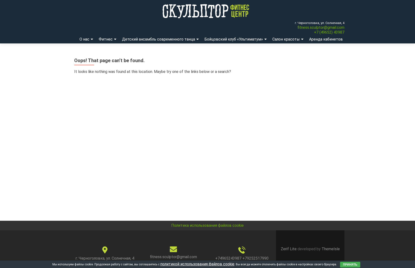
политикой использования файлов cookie (197, 264)
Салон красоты (286, 39)
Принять (350, 264)
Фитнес (106, 39)
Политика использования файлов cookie (207, 225)
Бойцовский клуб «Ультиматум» (233, 39)
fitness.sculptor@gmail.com (320, 27)
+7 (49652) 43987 (329, 32)
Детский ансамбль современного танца (158, 39)
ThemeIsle (331, 249)
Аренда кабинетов (326, 39)
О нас (84, 39)
